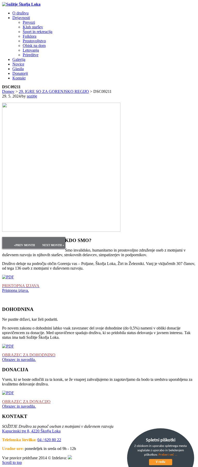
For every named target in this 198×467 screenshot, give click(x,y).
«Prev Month (24, 245)
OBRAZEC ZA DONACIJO (26, 401)
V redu (160, 462)
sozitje (32, 96)
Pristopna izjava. (15, 290)
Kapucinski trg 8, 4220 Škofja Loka (31, 431)
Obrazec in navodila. (19, 359)
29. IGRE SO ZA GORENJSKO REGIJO (54, 91)
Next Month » (53, 245)
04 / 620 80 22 (49, 440)
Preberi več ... (168, 454)
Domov (8, 91)
